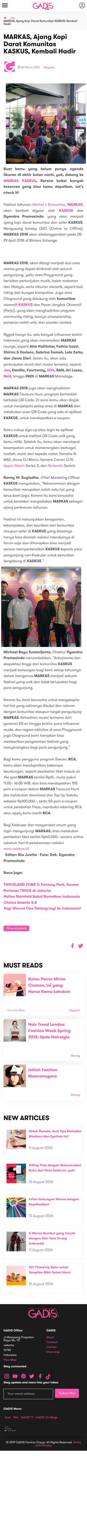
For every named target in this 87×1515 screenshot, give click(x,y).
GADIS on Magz (47, 1417)
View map (9, 1359)
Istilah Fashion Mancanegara (43, 1073)
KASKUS (66, 210)
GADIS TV (27, 1417)
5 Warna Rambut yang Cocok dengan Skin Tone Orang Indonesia (52, 1238)
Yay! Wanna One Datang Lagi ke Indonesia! (42, 908)
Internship (53, 1352)
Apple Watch (14, 465)
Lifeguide (49, 67)
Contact (52, 1342)
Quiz (8, 1417)
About (50, 1337)
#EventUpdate (16, 928)
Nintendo (55, 465)
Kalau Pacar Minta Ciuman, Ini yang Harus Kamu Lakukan (49, 985)
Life (12, 18)
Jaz (6, 370)
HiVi (50, 370)
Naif (7, 376)
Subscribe (67, 1393)
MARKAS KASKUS (19, 180)
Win (16, 1417)
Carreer (51, 1347)
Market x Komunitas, (57, 204)
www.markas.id (16, 848)
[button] (81, 946)
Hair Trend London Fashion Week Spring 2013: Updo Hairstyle (49, 1031)
